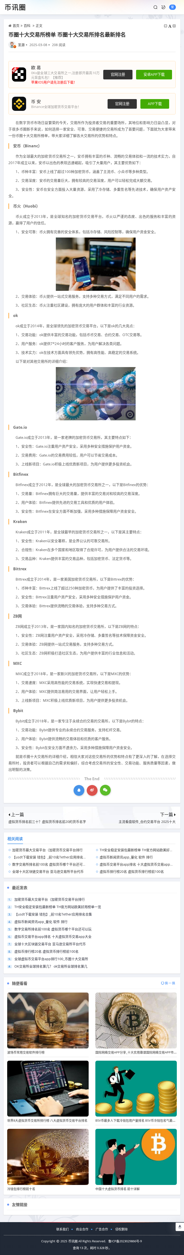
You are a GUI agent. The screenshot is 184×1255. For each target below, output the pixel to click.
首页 (16, 25)
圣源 (21, 44)
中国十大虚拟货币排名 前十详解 (117, 1189)
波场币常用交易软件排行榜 (26, 1052)
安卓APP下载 (154, 74)
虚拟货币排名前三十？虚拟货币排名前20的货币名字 (47, 821)
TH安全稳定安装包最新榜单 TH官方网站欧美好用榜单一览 (57, 906)
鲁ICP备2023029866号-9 (125, 1241)
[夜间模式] (163, 7)
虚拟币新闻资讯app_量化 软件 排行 (126, 857)
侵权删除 (121, 1229)
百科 (27, 25)
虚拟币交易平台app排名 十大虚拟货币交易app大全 (138, 864)
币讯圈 (15, 7)
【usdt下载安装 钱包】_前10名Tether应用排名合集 (51, 857)
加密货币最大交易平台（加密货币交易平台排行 (47, 850)
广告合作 (102, 1229)
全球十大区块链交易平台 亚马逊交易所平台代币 (48, 871)
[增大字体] (174, 26)
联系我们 (62, 1229)
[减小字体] (165, 26)
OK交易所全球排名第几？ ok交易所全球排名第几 (50, 966)
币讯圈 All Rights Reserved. (87, 1241)
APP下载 (155, 103)
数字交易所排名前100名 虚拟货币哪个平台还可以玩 (50, 864)
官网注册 (118, 74)
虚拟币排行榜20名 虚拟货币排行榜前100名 (132, 871)
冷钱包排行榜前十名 (21, 1189)
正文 (39, 25)
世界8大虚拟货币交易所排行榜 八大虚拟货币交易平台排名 (47, 1120)
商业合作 (82, 1229)
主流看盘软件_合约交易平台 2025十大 (147, 821)
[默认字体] (170, 26)
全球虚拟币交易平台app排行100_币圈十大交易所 (51, 959)
